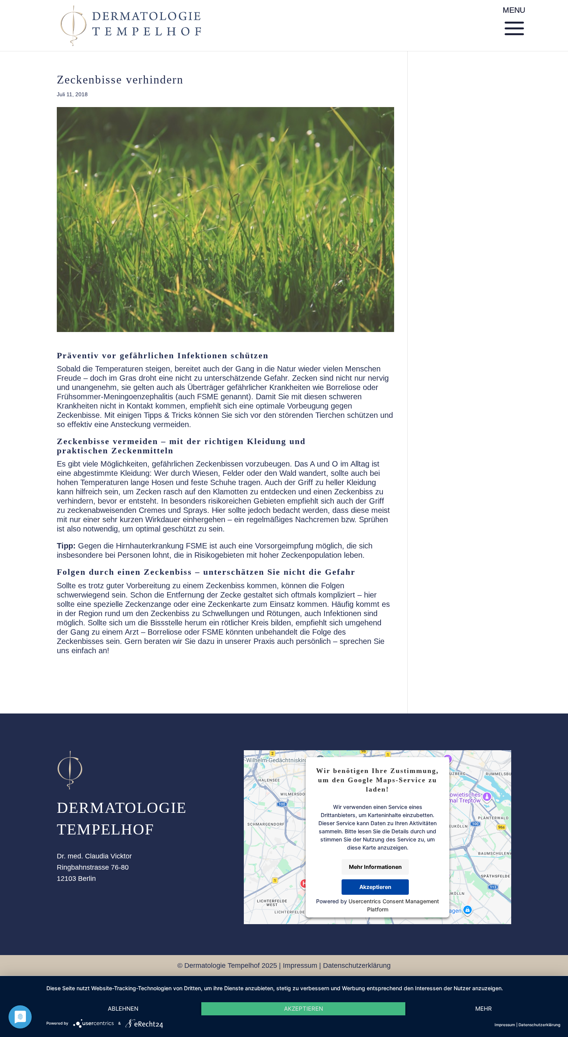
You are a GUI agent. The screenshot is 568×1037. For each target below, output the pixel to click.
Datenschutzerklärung (357, 965)
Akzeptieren (375, 887)
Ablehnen (123, 1008)
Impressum (300, 965)
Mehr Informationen (375, 866)
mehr (483, 1008)
